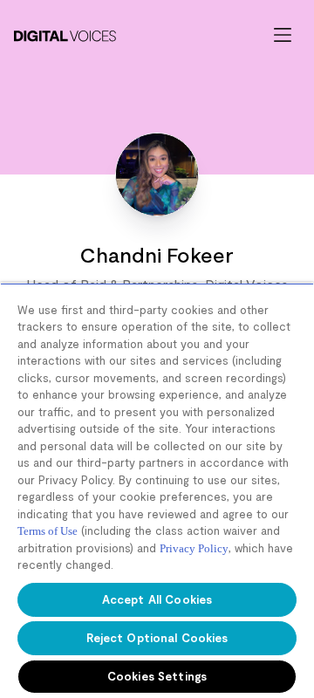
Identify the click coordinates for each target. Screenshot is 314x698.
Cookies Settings (157, 676)
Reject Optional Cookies (157, 638)
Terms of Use (47, 530)
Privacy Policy (194, 548)
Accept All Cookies (157, 599)
